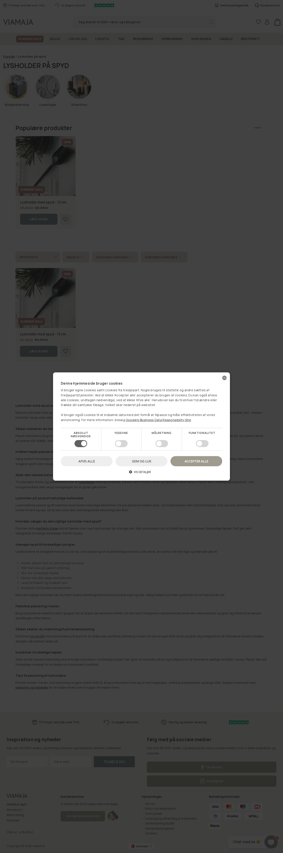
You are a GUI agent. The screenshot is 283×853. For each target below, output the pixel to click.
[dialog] (141, 426)
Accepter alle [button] (196, 461)
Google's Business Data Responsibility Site (158, 420)
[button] (141, 473)
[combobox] (224, 378)
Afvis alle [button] (86, 461)
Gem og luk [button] (141, 461)
